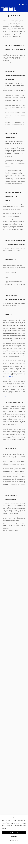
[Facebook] (20, 4)
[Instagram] (25, 4)
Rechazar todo (14, 840)
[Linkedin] (23, 4)
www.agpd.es (9, 376)
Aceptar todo (14, 832)
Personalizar (14, 836)
